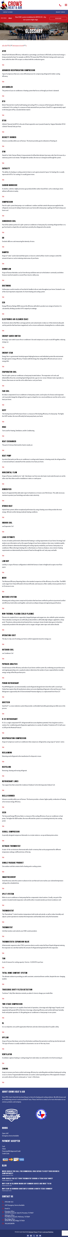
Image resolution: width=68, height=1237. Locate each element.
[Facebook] (28, 1235)
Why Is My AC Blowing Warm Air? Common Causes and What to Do (26, 1184)
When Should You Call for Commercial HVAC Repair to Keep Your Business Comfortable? (30, 1172)
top (3, 65)
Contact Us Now (7, 12)
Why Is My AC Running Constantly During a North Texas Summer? (27, 1189)
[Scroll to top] (63, 1230)
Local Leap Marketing (47, 1232)
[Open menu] (66, 5)
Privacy (35, 1232)
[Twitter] (34, 1235)
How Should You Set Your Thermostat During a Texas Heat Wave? (27, 1178)
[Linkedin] (37, 1235)
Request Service (60, 12)
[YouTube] (40, 1235)
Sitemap (31, 1232)
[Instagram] (31, 1235)
